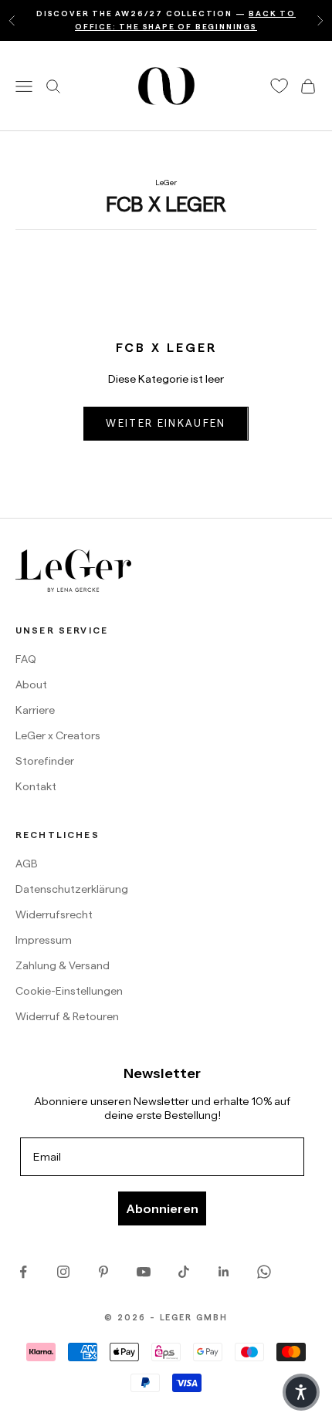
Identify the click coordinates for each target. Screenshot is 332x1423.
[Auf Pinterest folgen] (103, 1271)
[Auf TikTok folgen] (183, 1271)
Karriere (35, 710)
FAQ (25, 659)
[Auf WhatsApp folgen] (264, 1271)
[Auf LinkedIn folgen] (224, 1271)
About (31, 684)
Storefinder (44, 761)
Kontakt (35, 786)
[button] (301, 1392)
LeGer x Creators (57, 735)
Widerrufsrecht (54, 914)
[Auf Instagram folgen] (63, 1271)
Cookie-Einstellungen (69, 991)
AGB (26, 863)
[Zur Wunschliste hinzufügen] (279, 86)
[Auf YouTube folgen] (143, 1271)
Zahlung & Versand (62, 965)
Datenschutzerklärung (71, 889)
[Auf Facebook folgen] (23, 1271)
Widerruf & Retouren (67, 1016)
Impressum (43, 940)
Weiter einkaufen (165, 422)
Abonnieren (162, 1208)
